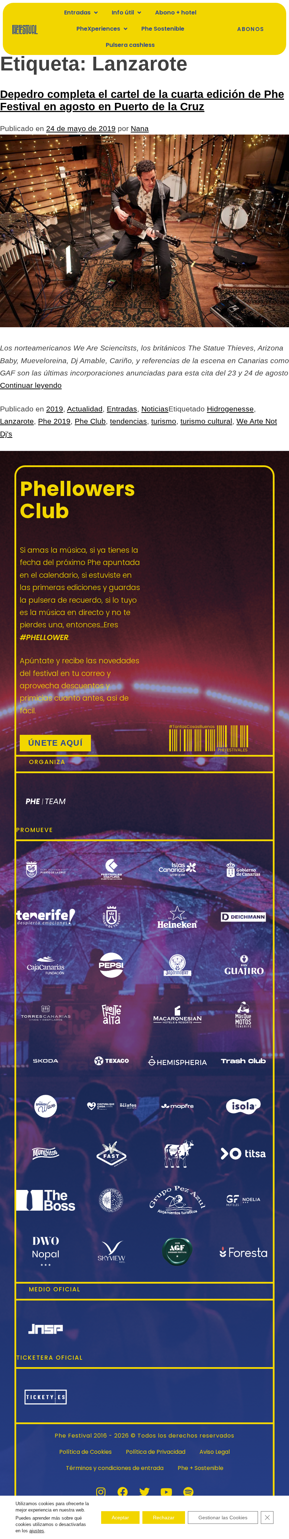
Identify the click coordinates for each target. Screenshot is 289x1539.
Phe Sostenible (162, 29)
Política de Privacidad (155, 1452)
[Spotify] (188, 1492)
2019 (54, 409)
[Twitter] (144, 1492)
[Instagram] (100, 1492)
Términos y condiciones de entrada (115, 1468)
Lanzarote (17, 421)
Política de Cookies (85, 1452)
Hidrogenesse (230, 409)
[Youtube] (166, 1492)
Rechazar (163, 1517)
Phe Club (90, 421)
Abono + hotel (175, 12)
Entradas (122, 409)
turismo (163, 421)
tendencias (128, 421)
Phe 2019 (54, 421)
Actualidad (85, 409)
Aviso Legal (214, 1452)
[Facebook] (122, 1492)
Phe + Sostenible (200, 1468)
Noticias (154, 409)
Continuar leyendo (31, 385)
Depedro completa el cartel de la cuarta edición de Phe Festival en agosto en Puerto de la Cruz (142, 100)
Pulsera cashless (130, 45)
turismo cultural (206, 421)
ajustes (36, 1530)
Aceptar (120, 1517)
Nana (140, 128)
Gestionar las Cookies (222, 1517)
